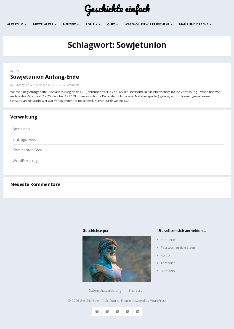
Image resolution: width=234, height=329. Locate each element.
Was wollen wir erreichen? (147, 24)
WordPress (158, 300)
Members (168, 271)
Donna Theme (120, 300)
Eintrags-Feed (24, 139)
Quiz (111, 24)
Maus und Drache (194, 24)
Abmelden (168, 263)
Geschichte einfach (117, 8)
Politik (92, 24)
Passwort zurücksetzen (178, 247)
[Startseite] (97, 310)
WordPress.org (25, 160)
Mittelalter (43, 24)
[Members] (137, 310)
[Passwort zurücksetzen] (107, 310)
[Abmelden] (127, 310)
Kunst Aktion (21, 84)
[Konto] (117, 310)
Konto (165, 255)
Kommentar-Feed (27, 149)
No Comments (70, 84)
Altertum (15, 24)
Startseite (168, 239)
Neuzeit (70, 24)
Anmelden (21, 128)
